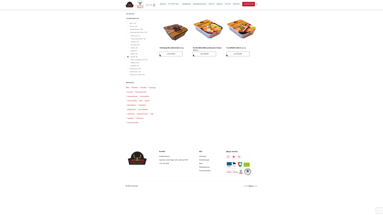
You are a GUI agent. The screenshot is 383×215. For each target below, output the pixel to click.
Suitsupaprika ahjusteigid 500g (172, 48)
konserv (130, 92)
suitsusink (130, 114)
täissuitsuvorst (142, 114)
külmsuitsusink (141, 92)
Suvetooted (133, 68)
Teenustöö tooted (136, 74)
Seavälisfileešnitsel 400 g (236, 48)
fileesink (135, 87)
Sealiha (133, 48)
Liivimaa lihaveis (134, 29)
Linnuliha (133, 42)
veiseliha (130, 118)
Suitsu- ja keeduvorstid (138, 60)
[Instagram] (239, 157)
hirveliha (143, 87)
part (141, 101)
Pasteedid (134, 45)
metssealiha (144, 96)
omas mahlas (132, 101)
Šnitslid (133, 57)
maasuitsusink (132, 96)
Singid (132, 51)
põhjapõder (131, 109)
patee (147, 101)
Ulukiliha (133, 63)
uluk (151, 114)
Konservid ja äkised (137, 39)
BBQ (127, 87)
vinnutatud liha (132, 122)
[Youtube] (233, 157)
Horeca (132, 26)
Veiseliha (133, 65)
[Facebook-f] (228, 157)
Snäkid (133, 54)
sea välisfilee (143, 109)
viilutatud (139, 118)
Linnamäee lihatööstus (137, 32)
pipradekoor (131, 105)
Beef (131, 23)
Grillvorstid (134, 36)
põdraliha (142, 105)
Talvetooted (134, 71)
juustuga (152, 87)
